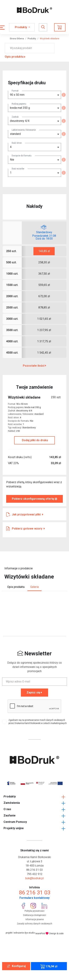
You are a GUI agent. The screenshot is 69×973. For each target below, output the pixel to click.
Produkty (32, 38)
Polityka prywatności (34, 911)
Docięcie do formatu (21, 155)
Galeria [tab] (34, 587)
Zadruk (15, 117)
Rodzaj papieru (19, 104)
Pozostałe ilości (34, 365)
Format (15, 91)
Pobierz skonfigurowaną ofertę (33, 498)
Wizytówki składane (49, 38)
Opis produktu (14, 56)
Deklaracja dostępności (34, 915)
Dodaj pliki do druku (34, 440)
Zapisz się (33, 692)
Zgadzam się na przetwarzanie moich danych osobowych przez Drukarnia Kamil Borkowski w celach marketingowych (37, 721)
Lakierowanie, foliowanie (24, 130)
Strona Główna (17, 38)
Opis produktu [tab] (16, 587)
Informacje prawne (34, 919)
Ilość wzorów (18, 168)
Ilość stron (17, 143)
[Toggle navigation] (43, 27)
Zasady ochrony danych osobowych (34, 923)
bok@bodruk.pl (34, 878)
